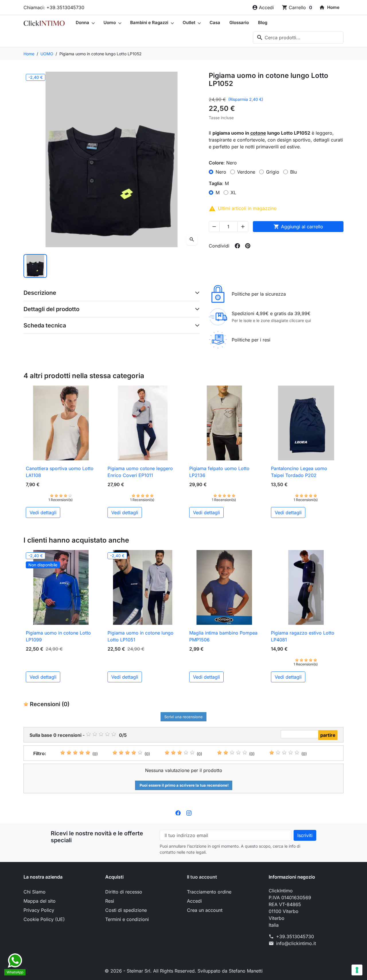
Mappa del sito (40, 901)
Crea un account (204, 910)
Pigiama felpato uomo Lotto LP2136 (219, 472)
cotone (258, 133)
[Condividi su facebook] (237, 245)
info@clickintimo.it (296, 943)
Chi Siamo (35, 892)
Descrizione (40, 292)
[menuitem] (329, 7)
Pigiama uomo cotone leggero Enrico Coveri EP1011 (140, 472)
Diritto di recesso (123, 892)
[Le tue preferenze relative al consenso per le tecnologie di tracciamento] (357, 970)
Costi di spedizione (126, 910)
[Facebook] (178, 813)
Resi (109, 901)
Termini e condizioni (127, 919)
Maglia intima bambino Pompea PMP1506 (223, 636)
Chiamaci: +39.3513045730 (54, 7)
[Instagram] (189, 813)
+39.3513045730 (295, 936)
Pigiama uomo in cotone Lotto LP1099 (58, 636)
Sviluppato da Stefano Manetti (230, 971)
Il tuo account (202, 877)
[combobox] (298, 38)
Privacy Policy (39, 910)
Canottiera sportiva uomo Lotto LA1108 (59, 472)
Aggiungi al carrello (298, 226)
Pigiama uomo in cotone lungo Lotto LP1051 (140, 636)
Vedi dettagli (43, 512)
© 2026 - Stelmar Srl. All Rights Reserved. (151, 971)
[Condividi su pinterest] (247, 245)
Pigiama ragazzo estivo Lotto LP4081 (302, 636)
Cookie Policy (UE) (44, 919)
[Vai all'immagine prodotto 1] (35, 266)
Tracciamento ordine (209, 892)
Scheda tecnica (45, 325)
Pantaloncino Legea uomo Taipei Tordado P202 (299, 472)
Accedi (194, 901)
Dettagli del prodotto (51, 309)
